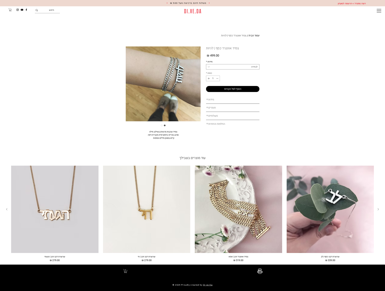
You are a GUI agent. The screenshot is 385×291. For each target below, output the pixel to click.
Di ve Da (208, 285)
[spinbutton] (213, 78)
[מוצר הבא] (7, 209)
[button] (379, 10)
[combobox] (232, 66)
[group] (192, 213)
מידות (209, 61)
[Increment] (208, 78)
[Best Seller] (260, 271)
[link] (10, 9)
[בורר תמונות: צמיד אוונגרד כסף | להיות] (164, 125)
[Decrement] (217, 78)
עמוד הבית (254, 35)
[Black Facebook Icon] (26, 9)
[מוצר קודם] (378, 209)
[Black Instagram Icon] (17, 9)
